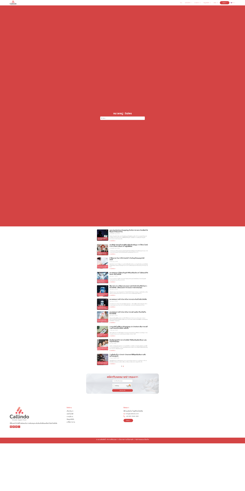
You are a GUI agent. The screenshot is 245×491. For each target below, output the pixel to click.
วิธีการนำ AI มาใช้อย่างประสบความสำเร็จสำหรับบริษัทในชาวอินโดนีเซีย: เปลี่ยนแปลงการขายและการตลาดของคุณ (128, 287)
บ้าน (181, 2)
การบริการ (196, 2)
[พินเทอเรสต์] (16, 427)
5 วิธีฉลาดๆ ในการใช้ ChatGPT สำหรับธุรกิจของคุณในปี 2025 (126, 259)
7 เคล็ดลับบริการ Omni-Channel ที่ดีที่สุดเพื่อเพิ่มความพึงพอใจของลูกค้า (127, 355)
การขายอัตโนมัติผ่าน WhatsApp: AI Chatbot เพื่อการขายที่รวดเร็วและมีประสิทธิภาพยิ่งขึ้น (128, 327)
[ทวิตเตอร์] (14, 427)
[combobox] (122, 118)
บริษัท (215, 2)
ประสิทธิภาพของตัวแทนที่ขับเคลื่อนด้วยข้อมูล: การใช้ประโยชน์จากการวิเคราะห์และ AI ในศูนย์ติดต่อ (128, 245)
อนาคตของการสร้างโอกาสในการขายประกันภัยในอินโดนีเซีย (128, 299)
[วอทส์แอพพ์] (19, 427)
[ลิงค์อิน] (11, 427)
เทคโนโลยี (187, 2)
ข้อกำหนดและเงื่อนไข (142, 440)
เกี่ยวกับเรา (70, 411)
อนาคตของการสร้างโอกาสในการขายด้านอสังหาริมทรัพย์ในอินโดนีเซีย (127, 313)
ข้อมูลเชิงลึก (206, 2)
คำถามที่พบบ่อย (112, 440)
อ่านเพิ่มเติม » (112, 240)
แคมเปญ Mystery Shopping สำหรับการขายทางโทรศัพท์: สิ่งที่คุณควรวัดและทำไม (128, 231)
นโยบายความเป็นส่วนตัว (126, 440)
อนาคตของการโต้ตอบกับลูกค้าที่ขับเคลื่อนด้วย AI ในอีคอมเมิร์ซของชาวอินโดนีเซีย (128, 273)
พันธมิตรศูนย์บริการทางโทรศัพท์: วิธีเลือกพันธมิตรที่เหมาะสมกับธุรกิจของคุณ (128, 341)
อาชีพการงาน (71, 422)
